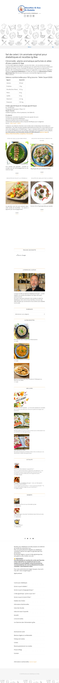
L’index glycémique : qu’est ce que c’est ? (24, 593)
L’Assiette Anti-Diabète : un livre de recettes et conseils (29, 407)
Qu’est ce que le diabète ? (20, 586)
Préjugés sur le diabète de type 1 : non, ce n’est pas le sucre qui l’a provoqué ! (28, 483)
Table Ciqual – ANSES (15, 123)
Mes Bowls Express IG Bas (21, 429)
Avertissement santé (26, 566)
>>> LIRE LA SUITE (18, 474)
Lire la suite (17, 303)
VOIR (17, 173)
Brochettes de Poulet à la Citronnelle (17, 178)
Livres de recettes (18, 618)
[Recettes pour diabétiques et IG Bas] (29, 11)
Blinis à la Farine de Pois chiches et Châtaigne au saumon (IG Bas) (28, 379)
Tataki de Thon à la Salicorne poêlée (17, 138)
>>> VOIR (16, 341)
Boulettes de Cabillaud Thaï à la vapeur (42, 178)
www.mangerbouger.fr (26, 570)
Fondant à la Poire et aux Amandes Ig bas (25, 504)
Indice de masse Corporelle (21, 611)
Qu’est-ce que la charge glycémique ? (23, 590)
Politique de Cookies (19, 639)
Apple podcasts (18, 573)
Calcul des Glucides (19, 608)
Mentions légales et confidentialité (23, 635)
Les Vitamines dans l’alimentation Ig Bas (24, 622)
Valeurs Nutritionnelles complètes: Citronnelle (19, 133)
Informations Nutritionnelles (21, 604)
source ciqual (44, 132)
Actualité (16, 615)
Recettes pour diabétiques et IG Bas (23, 546)
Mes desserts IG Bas (19, 450)
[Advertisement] (29, 34)
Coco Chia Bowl (18, 525)
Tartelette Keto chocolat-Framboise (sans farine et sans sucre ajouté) (29, 514)
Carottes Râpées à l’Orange (22, 359)
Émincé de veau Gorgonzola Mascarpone (25, 339)
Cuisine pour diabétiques (20, 582)
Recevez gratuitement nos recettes (23, 646)
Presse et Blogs (18, 649)
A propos (16, 653)
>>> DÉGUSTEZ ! (17, 506)
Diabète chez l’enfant (19, 600)
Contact (16, 642)
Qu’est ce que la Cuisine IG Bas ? (22, 597)
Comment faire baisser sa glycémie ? (24, 469)
